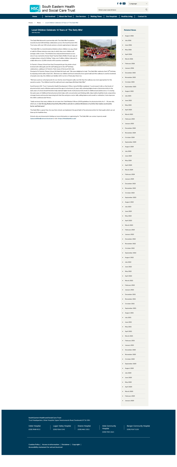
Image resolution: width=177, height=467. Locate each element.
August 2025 (129, 91)
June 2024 (128, 156)
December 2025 (130, 73)
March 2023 (129, 225)
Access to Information (50, 444)
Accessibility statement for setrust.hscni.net (46, 447)
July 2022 (128, 262)
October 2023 (129, 193)
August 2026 (129, 36)
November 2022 (130, 243)
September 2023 (130, 197)
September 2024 (130, 142)
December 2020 (130, 350)
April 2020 (128, 387)
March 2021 (129, 336)
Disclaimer (66, 444)
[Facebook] (117, 4)
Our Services (81, 16)
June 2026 (128, 45)
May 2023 (128, 216)
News (39, 22)
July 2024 (128, 151)
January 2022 (129, 290)
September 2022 (130, 253)
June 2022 (128, 267)
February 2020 (130, 396)
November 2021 (130, 299)
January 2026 (129, 68)
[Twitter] (120, 4)
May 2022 (128, 271)
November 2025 (130, 77)
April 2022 (128, 276)
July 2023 (128, 206)
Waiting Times (96, 16)
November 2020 (130, 354)
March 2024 (129, 170)
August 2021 (129, 313)
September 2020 (130, 363)
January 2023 (129, 234)
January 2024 (129, 179)
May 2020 (128, 382)
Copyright (76, 444)
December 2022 (130, 239)
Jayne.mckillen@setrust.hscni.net (41, 118)
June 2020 (128, 377)
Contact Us (142, 16)
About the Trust (65, 16)
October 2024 (129, 137)
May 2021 (128, 327)
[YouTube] (124, 4)
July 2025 (128, 96)
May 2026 (128, 49)
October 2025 (129, 82)
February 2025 (130, 119)
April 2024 (128, 165)
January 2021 (129, 345)
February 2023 (130, 230)
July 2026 (128, 40)
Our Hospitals (111, 16)
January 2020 (129, 400)
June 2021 (128, 322)
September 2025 (130, 86)
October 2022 (129, 248)
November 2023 (130, 188)
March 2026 (129, 59)
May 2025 (128, 105)
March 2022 (129, 280)
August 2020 (129, 368)
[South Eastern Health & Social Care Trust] (52, 7)
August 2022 (129, 257)
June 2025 (128, 100)
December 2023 (130, 183)
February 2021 (130, 340)
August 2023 (129, 202)
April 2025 (128, 110)
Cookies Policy (34, 444)
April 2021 (128, 331)
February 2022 (130, 285)
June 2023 (128, 211)
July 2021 (128, 317)
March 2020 (129, 391)
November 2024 (130, 133)
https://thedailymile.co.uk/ (67, 118)
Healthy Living (127, 16)
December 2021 (130, 294)
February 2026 (130, 63)
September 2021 (130, 308)
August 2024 (129, 146)
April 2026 (128, 54)
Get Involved (50, 16)
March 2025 (129, 114)
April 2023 (128, 220)
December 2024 (130, 128)
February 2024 (130, 174)
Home (34, 16)
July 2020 (128, 373)
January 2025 (129, 123)
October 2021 (129, 303)
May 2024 (128, 160)
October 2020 (129, 359)
